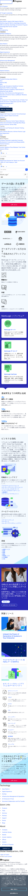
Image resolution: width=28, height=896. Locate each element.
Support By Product (5, 114)
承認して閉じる (14, 889)
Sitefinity (12, 89)
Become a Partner (13, 131)
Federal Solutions (4, 70)
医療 (4, 551)
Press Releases (14, 147)
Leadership (14, 140)
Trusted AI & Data (4, 79)
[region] (14, 885)
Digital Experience (5, 52)
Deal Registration (4, 134)
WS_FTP (6, 107)
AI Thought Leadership (6, 13)
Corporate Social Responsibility (15, 142)
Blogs (23, 122)
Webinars (21, 121)
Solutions (2, 32)
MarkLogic (3, 86)
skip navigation (6, 2)
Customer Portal (15, 114)
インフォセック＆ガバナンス (11, 489)
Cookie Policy (20, 884)
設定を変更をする (14, 893)
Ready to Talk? (13, 162)
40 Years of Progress (7, 844)
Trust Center (21, 147)
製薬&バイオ (6, 555)
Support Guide (8, 115)
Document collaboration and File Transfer (15, 101)
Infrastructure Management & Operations (13, 796)
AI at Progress (4, 6)
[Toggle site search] (1, 164)
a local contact (8, 856)
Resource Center (10, 121)
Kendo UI (21, 89)
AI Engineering (4, 30)
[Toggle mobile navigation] (1, 172)
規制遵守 (5, 492)
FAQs (15, 124)
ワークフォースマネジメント (11, 494)
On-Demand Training (18, 128)
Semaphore (9, 86)
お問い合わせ (14, 204)
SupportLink (3, 160)
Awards (4, 834)
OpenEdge (14, 88)
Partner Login (21, 131)
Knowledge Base (17, 122)
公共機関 (5, 557)
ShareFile (2, 91)
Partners (2, 129)
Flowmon (8, 94)
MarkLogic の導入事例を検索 (9, 605)
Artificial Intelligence (5, 33)
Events (2, 124)
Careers (2, 149)
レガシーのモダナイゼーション (11, 490)
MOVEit (11, 91)
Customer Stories (8, 124)
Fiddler (23, 100)
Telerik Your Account (19, 160)
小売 (4, 559)
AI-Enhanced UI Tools (6, 100)
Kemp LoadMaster (16, 94)
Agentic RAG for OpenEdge (12, 23)
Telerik (17, 89)
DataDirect (15, 86)
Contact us (6, 848)
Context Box (6, 25)
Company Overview (5, 140)
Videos (2, 122)
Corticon (21, 86)
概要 (2, 177)
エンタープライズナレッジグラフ (12, 523)
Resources (3, 119)
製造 (4, 554)
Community (15, 115)
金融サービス (6, 549)
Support (2, 112)
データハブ (6, 521)
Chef (6, 93)
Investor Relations (5, 147)
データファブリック (8, 520)
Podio (6, 91)
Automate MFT (6, 104)
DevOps (2, 93)
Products (2, 77)
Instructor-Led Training (6, 128)
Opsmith (8, 27)
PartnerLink (10, 160)
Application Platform (5, 88)
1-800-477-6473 (4, 162)
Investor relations (6, 837)
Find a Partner (4, 131)
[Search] (1, 151)
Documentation (8, 122)
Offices (6, 149)
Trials (3, 810)
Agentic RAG (11, 21)
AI (1, 4)
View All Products (6, 109)
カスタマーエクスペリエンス (11, 486)
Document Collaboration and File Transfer (13, 801)
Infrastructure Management (7, 60)
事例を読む (5, 601)
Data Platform (3, 21)
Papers (17, 121)
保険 (4, 552)
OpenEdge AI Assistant (16, 25)
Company (3, 137)
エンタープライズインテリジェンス (13, 487)
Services (2, 117)
